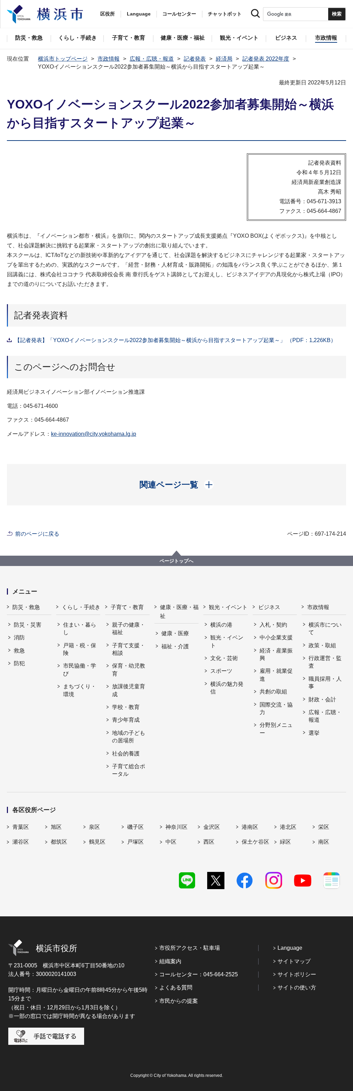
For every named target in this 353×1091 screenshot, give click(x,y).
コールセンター (179, 14)
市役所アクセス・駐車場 (189, 948)
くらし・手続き (81, 607)
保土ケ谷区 (255, 842)
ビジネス (269, 607)
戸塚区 (135, 842)
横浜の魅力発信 (226, 687)
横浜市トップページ (63, 59)
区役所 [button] (107, 14)
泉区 (94, 827)
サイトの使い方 (297, 987)
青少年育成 (126, 720)
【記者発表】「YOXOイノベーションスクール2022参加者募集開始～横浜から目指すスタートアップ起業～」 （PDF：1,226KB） (175, 340)
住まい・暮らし (79, 628)
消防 (19, 637)
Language (290, 948)
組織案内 (170, 961)
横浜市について (325, 628)
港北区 (288, 827)
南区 (323, 842)
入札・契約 (273, 625)
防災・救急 (26, 607)
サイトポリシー (297, 974)
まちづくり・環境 (79, 690)
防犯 (19, 663)
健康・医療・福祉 (179, 611)
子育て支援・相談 (128, 649)
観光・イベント (228, 607)
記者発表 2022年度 (265, 59)
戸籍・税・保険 (79, 649)
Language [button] (139, 14)
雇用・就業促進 (276, 674)
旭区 (56, 827)
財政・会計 (322, 699)
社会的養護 (126, 754)
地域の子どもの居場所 (128, 736)
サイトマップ (294, 961)
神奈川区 (176, 827)
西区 (208, 842)
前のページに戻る (37, 534)
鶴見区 (97, 842)
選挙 (314, 733)
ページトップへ (176, 561)
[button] (177, 484)
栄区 (323, 827)
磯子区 (135, 827)
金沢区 (211, 827)
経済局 (224, 59)
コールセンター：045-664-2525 (198, 974)
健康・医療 (175, 633)
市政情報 (109, 59)
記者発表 (195, 59)
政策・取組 (322, 645)
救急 (19, 650)
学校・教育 (126, 707)
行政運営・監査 (325, 662)
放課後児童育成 (128, 690)
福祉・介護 (175, 646)
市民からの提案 (178, 1001)
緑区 (285, 842)
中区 (170, 842)
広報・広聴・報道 (152, 59)
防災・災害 (27, 625)
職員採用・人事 (325, 682)
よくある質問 (175, 987)
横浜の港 (221, 625)
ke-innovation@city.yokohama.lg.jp (93, 434)
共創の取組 (273, 691)
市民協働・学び (79, 669)
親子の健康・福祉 (128, 628)
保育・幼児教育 (128, 669)
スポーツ (221, 671)
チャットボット (225, 14)
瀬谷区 (20, 842)
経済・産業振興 (276, 654)
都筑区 (59, 842)
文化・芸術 (224, 658)
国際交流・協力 (276, 708)
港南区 (250, 827)
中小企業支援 (276, 637)
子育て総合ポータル (128, 770)
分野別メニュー (276, 728)
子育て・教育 (127, 607)
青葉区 (20, 827)
